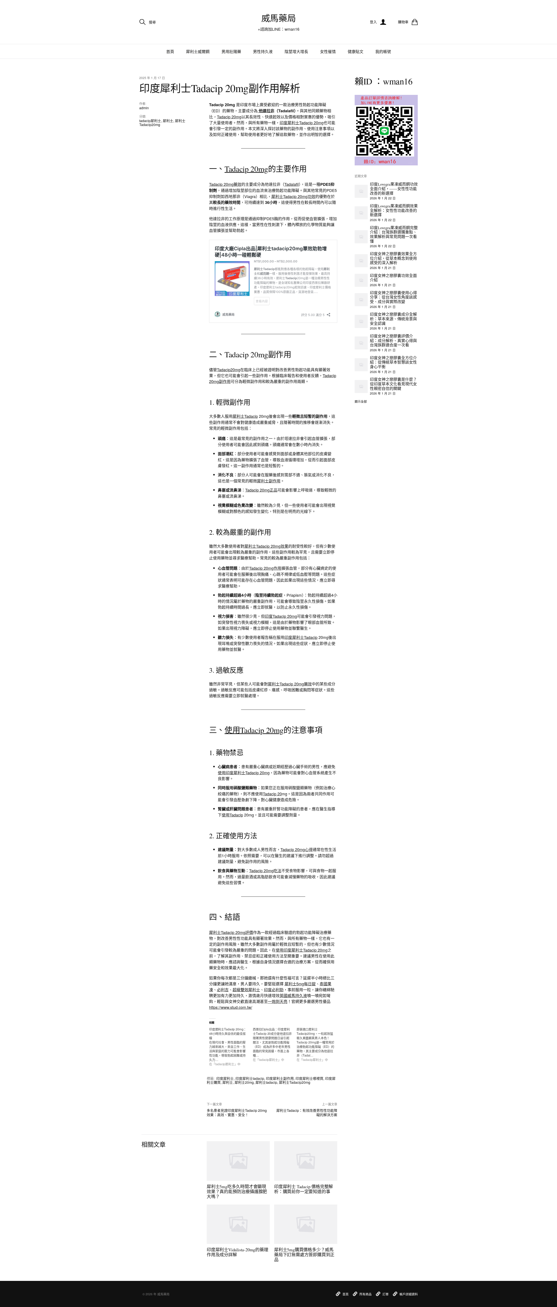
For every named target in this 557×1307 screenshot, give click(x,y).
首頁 (170, 51)
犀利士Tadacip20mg (294, 1082)
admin (144, 107)
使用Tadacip (232, 815)
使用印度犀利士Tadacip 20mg (244, 772)
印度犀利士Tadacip (300, 637)
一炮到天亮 (277, 1001)
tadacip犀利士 (150, 120)
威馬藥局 (278, 18)
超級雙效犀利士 (246, 989)
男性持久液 (263, 51)
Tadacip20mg (228, 369)
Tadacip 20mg (229, 116)
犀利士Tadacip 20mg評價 (231, 932)
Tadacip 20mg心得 (296, 849)
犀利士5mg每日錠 (300, 983)
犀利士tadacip (266, 1082)
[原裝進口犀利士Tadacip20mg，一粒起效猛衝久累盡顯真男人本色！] (318, 1044)
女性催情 (328, 51)
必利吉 (223, 989)
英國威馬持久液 (293, 995)
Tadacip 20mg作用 (265, 568)
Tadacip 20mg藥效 (225, 184)
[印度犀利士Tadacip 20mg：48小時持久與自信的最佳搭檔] (231, 1046)
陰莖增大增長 (296, 51)
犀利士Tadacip (245, 416)
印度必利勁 (274, 989)
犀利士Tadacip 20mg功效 (293, 196)
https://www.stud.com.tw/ (230, 1007)
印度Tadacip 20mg (281, 616)
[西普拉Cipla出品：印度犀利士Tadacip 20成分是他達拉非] (275, 1044)
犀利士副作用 (268, 481)
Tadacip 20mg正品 (261, 490)
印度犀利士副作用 (280, 1078)
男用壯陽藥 (231, 51)
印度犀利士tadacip (249, 1078)
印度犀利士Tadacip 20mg (302, 122)
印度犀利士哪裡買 (309, 1078)
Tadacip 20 (272, 793)
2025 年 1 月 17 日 (152, 77)
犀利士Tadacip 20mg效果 (266, 546)
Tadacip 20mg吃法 (265, 870)
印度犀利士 (225, 1078)
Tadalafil (291, 184)
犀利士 (168, 120)
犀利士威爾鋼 (198, 51)
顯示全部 (361, 401)
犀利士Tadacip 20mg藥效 (290, 684)
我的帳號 (383, 51)
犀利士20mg (244, 1082)
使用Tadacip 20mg (254, 730)
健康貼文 (355, 51)
